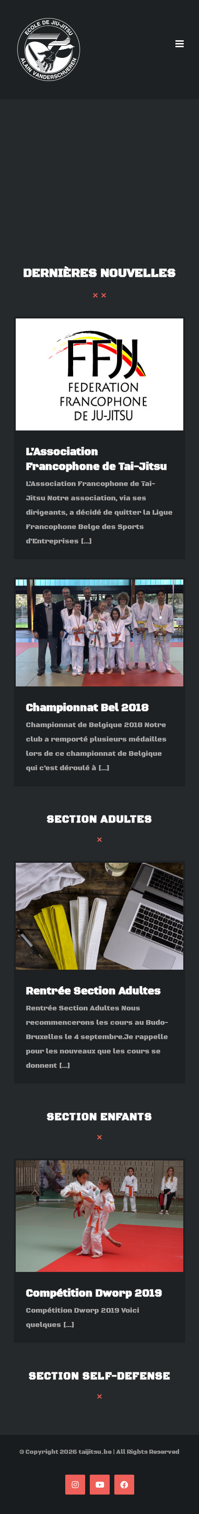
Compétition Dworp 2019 (94, 1293)
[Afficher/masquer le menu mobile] (180, 44)
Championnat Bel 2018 (87, 708)
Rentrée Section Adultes (93, 991)
